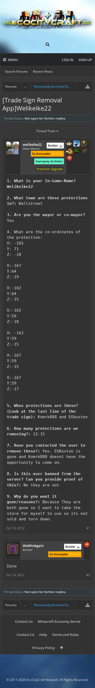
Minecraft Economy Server (59, 621)
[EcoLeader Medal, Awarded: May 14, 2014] (69, 144)
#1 (88, 528)
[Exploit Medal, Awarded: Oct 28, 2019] (76, 151)
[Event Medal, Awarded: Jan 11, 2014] (83, 144)
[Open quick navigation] (87, 87)
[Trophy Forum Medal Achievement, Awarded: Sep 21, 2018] (87, 545)
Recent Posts (43, 71)
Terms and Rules (65, 634)
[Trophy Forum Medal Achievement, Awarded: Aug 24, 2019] (69, 158)
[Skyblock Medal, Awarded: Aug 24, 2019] (76, 144)
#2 (88, 575)
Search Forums (16, 71)
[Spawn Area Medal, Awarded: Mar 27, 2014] (69, 151)
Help (43, 634)
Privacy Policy (43, 647)
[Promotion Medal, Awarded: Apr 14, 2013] (83, 151)
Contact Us (24, 621)
